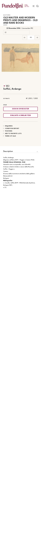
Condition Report (12, 128)
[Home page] (15, 6)
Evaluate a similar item (20, 115)
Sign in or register (20, 109)
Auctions (6, 15)
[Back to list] (16, 32)
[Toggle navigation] (34, 6)
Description (8, 151)
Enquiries (9, 126)
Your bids (8, 131)
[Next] (37, 37)
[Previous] (24, 37)
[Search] (37, 6)
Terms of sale (10, 136)
